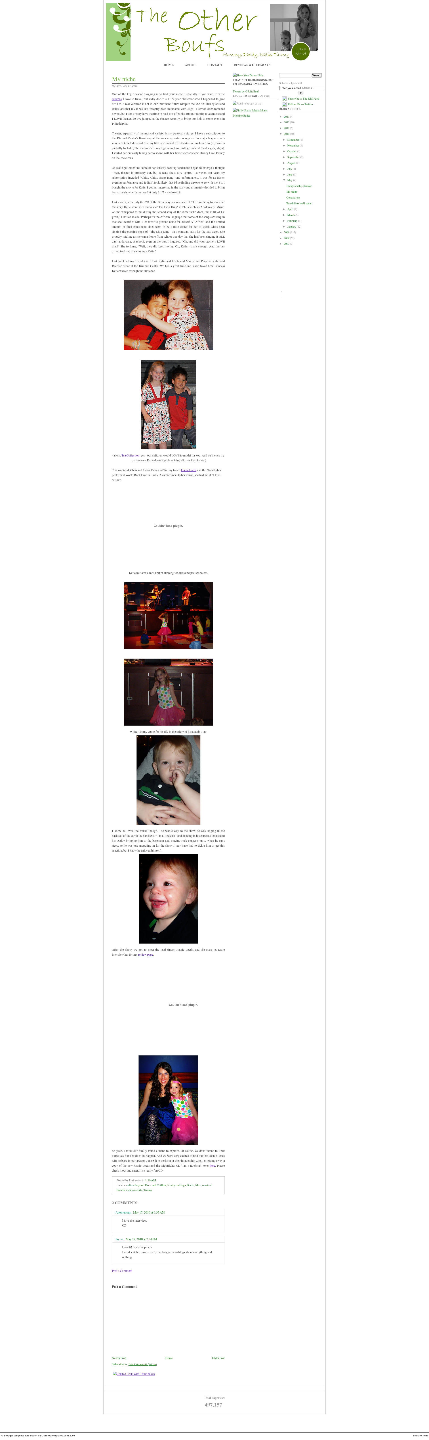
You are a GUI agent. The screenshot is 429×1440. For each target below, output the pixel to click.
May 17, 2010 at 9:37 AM (149, 1212)
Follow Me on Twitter (300, 104)
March (291, 215)
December (293, 140)
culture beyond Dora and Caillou (146, 1185)
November (293, 145)
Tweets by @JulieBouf (246, 91)
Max (198, 1185)
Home (169, 1358)
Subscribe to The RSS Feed (303, 98)
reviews (117, 99)
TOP (425, 1435)
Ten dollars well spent (299, 203)
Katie (190, 1185)
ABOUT (190, 65)
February (292, 221)
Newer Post (119, 1358)
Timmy (147, 1190)
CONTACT (214, 65)
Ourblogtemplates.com (55, 1435)
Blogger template (14, 1435)
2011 (287, 128)
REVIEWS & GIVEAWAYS (252, 65)
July (290, 169)
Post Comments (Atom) (142, 1364)
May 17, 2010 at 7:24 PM (141, 1239)
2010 (287, 134)
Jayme (119, 1239)
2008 (287, 238)
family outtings (176, 1185)
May (290, 180)
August (291, 163)
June (290, 174)
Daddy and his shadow (299, 186)
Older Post (218, 1358)
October (292, 151)
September (293, 157)
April (290, 209)
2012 (287, 122)
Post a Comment (122, 1270)
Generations (293, 197)
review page (145, 954)
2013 (287, 117)
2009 (287, 232)
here (212, 1165)
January (292, 226)
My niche (291, 192)
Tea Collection (130, 455)
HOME (169, 65)
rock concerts (134, 1190)
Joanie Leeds (188, 470)
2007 (287, 244)
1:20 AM (150, 1180)
